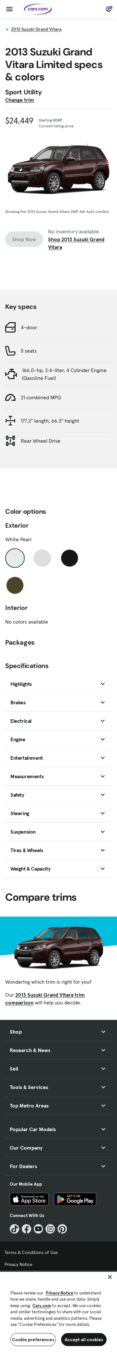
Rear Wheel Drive (40, 441)
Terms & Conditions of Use (31, 1252)
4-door (29, 327)
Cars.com (41, 1305)
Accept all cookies (84, 1339)
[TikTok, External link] (14, 1229)
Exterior (17, 525)
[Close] (110, 1277)
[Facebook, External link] (26, 1229)
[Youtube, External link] (38, 1229)
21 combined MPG (41, 397)
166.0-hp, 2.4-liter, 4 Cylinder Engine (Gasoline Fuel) (64, 374)
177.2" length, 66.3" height (50, 420)
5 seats (29, 350)
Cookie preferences (33, 1339)
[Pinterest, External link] (62, 1229)
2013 (36, 29)
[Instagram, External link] (50, 1229)
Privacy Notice (18, 1264)
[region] (58, 1315)
